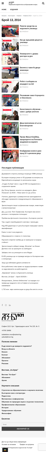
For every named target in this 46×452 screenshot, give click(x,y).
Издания (14, 9)
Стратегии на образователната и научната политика (22, 390)
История (5, 407)
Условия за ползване (9, 444)
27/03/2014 (24, 31)
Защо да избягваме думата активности (16, 263)
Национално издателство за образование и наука (23, 4)
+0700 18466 (6, 330)
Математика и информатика (13, 399)
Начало (4, 16)
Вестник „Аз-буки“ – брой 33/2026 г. (14, 277)
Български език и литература (13, 393)
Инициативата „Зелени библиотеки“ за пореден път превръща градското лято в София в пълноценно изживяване (21, 283)
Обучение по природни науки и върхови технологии (22, 402)
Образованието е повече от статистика (16, 236)
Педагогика (6, 396)
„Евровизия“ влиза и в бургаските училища (17, 273)
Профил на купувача (27, 444)
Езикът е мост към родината (12, 232)
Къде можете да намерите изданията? (17, 346)
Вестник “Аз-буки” (9, 374)
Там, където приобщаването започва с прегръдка (20, 222)
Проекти (5, 360)
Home (4, 9)
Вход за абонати (8, 349)
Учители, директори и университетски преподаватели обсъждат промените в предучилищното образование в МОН (22, 199)
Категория (11, 16)
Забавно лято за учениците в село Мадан (17, 252)
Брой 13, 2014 (37, 16)
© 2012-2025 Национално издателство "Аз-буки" (17, 448)
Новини (19, 16)
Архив (4, 380)
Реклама (5, 363)
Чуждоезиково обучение (11, 410)
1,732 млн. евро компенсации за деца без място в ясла (22, 289)
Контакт (5, 355)
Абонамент (6, 358)
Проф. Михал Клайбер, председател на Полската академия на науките (31, 139)
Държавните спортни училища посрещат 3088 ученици (22, 174)
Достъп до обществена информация (14, 442)
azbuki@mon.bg (7, 337)
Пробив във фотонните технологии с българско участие (22, 218)
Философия (6, 413)
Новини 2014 (27, 16)
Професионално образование (13, 405)
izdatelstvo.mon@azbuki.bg (11, 334)
